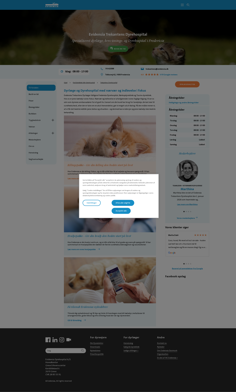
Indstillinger (92, 203)
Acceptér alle (121, 211)
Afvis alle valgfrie (123, 203)
